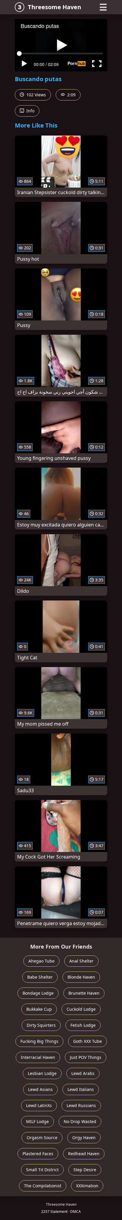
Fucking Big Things (39, 1041)
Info (29, 111)
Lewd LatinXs (39, 1105)
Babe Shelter (40, 977)
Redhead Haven (83, 1153)
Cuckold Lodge (81, 1009)
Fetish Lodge (83, 1025)
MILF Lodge (37, 1121)
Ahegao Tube (41, 961)
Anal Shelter (81, 961)
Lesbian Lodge (42, 1073)
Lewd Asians (40, 1089)
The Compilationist (42, 1185)
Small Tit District (42, 1169)
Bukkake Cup (39, 1009)
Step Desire (84, 1169)
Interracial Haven (38, 1057)
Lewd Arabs (82, 1073)
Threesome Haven (54, 7)
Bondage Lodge (38, 993)
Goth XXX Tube (87, 1041)
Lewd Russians (81, 1105)
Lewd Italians (81, 1089)
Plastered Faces (38, 1153)
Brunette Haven (83, 993)
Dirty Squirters (41, 1025)
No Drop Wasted (80, 1121)
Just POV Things (85, 1057)
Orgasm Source (42, 1137)
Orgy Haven (84, 1137)
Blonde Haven (81, 977)
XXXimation (87, 1185)
